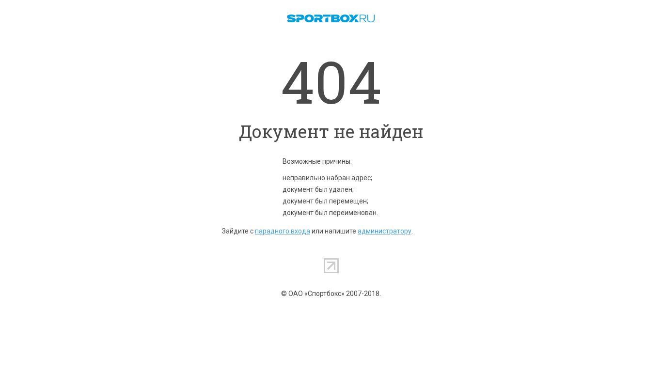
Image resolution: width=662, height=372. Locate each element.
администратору (384, 231)
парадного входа (282, 231)
